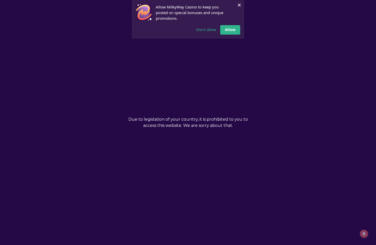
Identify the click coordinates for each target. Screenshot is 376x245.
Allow (230, 29)
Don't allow (206, 29)
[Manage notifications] (364, 234)
